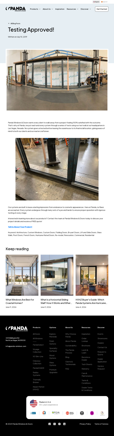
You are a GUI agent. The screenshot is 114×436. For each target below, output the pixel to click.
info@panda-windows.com (16, 346)
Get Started (102, 9)
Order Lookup (85, 339)
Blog (67, 357)
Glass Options (52, 363)
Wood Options (52, 356)
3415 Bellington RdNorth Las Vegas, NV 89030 (15, 339)
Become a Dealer (86, 358)
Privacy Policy (85, 424)
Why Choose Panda (70, 335)
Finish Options (52, 342)
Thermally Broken (37, 380)
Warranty (85, 369)
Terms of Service (101, 424)
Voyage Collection (37, 350)
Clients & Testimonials (70, 362)
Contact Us (102, 347)
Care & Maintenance (87, 374)
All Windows (38, 338)
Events (100, 334)
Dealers (101, 343)
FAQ (67, 369)
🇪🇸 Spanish (104, 1)
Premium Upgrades (53, 371)
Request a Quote (102, 353)
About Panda (70, 341)
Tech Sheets (87, 364)
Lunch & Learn (85, 351)
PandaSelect (38, 345)
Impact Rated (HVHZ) (38, 388)
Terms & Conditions (86, 381)
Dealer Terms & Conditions (87, 388)
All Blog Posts (15, 23)
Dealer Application (102, 360)
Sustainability (70, 345)
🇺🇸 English (96, 1)
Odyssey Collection (37, 362)
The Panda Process (69, 351)
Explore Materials (53, 335)
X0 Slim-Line (38, 356)
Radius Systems (36, 373)
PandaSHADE (38, 368)
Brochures (86, 345)
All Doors (36, 334)
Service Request (101, 367)
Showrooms (102, 338)
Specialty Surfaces (53, 349)
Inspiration (59, 9)
